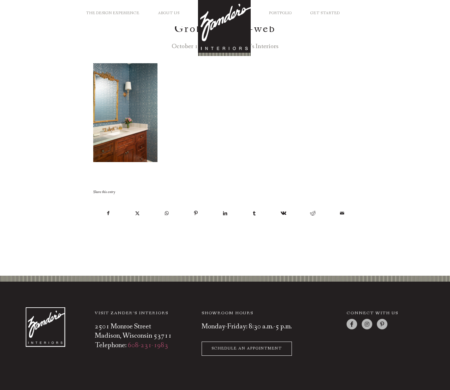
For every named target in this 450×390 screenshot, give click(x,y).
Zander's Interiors (254, 46)
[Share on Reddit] (312, 213)
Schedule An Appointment (246, 348)
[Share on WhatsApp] (166, 213)
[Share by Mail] (341, 213)
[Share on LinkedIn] (225, 213)
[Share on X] (137, 213)
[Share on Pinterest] (196, 213)
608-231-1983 (148, 345)
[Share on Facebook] (108, 213)
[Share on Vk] (283, 213)
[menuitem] (113, 10)
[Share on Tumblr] (254, 213)
